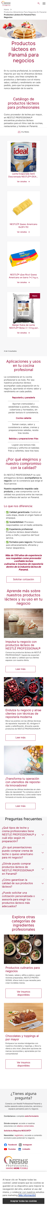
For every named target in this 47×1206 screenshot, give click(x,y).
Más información (27, 1195)
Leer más (20, 669)
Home (6, 9)
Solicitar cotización (23, 579)
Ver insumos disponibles (23, 993)
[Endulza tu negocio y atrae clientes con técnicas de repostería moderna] (23, 691)
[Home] (6, 3)
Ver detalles (23, 163)
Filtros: (25, 132)
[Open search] (38, 3)
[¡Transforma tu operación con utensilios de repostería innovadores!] (23, 760)
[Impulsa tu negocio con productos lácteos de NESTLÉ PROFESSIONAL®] (23, 623)
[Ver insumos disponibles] (23, 949)
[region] (23, 1189)
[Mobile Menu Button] (43, 3)
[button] (23, 835)
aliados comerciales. (25, 1126)
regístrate (19, 1135)
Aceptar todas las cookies (23, 1201)
